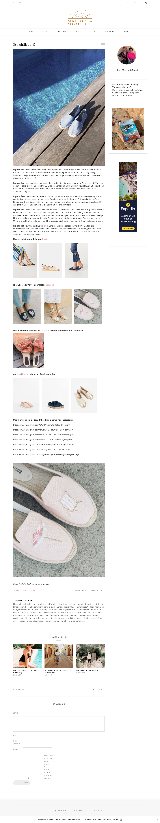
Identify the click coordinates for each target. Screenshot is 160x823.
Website (15, 749)
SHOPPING (109, 32)
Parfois (25, 374)
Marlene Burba (32, 590)
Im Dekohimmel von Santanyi (87, 670)
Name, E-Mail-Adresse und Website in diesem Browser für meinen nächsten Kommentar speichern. (48, 767)
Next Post (98, 689)
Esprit (45, 239)
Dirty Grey (46, 330)
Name (15, 736)
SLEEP (92, 32)
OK (121, 819)
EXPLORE (62, 32)
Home (32, 32)
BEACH (45, 32)
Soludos (50, 284)
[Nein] (157, 820)
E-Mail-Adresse (16, 742)
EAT (78, 32)
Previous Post (22, 689)
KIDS (126, 32)
